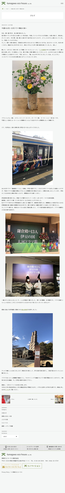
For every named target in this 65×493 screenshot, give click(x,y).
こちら (7, 389)
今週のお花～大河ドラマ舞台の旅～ (18, 8)
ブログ (7, 8)
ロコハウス (5, 422)
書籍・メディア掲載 (7, 426)
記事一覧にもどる (32, 399)
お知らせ (4, 413)
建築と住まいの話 (7, 416)
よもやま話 (5, 419)
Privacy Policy (5, 472)
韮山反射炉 (25, 309)
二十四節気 (42, 49)
